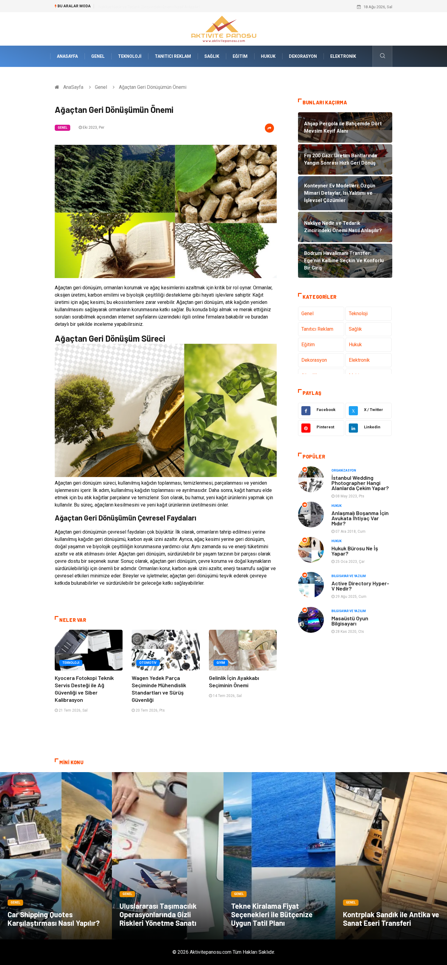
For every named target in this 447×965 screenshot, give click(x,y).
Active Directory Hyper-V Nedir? (360, 586)
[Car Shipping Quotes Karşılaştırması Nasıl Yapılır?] (56, 855)
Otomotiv (148, 662)
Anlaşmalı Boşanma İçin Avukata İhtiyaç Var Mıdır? (360, 518)
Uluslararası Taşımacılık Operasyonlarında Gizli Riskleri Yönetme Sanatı (158, 914)
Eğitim (240, 56)
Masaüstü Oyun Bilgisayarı (349, 621)
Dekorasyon (303, 56)
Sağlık (211, 56)
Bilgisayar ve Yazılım (348, 576)
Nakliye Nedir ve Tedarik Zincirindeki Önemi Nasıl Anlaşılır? (149, 7)
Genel (98, 56)
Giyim (221, 662)
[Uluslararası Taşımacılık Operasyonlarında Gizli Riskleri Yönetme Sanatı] (168, 855)
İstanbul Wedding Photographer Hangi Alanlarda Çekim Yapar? (360, 482)
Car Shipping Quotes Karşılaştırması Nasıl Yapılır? (54, 918)
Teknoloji (129, 56)
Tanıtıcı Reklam (173, 56)
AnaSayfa (67, 56)
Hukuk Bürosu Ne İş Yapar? (354, 551)
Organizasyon (343, 470)
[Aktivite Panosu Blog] (223, 28)
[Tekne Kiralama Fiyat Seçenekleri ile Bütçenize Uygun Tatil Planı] (279, 855)
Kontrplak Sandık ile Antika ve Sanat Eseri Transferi (391, 918)
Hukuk (268, 56)
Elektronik (343, 56)
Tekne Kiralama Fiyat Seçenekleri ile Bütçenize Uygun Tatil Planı (272, 914)
